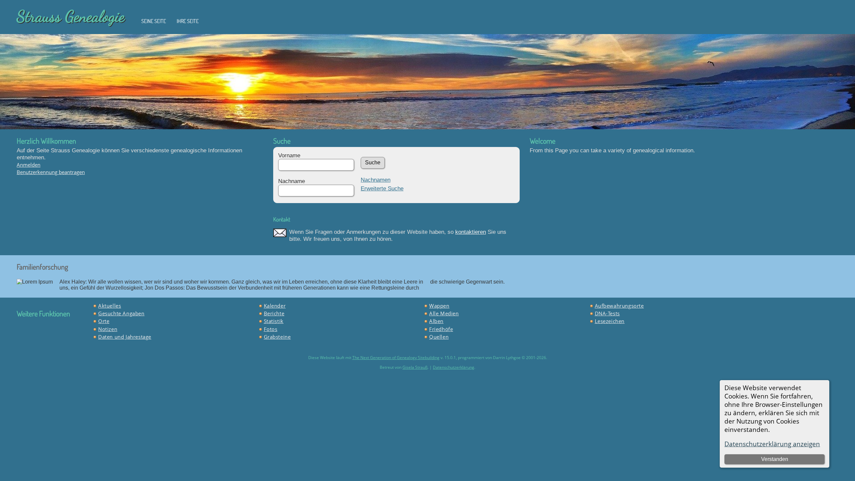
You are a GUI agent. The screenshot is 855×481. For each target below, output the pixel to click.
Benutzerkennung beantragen (51, 172)
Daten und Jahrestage (124, 336)
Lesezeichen (610, 321)
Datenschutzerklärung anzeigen (772, 444)
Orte (103, 321)
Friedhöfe (441, 329)
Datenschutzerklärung (453, 367)
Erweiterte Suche (382, 188)
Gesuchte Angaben (121, 313)
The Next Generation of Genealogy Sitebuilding (396, 357)
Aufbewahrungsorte (619, 305)
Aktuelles (109, 305)
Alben (436, 321)
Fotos (271, 329)
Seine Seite (153, 21)
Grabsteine (277, 336)
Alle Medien (444, 313)
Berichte (274, 313)
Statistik (274, 321)
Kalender (275, 305)
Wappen (439, 305)
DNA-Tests (607, 313)
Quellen (439, 336)
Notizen (107, 329)
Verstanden (774, 459)
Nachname (291, 181)
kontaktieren (470, 231)
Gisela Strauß (415, 367)
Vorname (289, 155)
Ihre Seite (188, 21)
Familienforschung (42, 266)
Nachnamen (375, 179)
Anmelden (28, 164)
